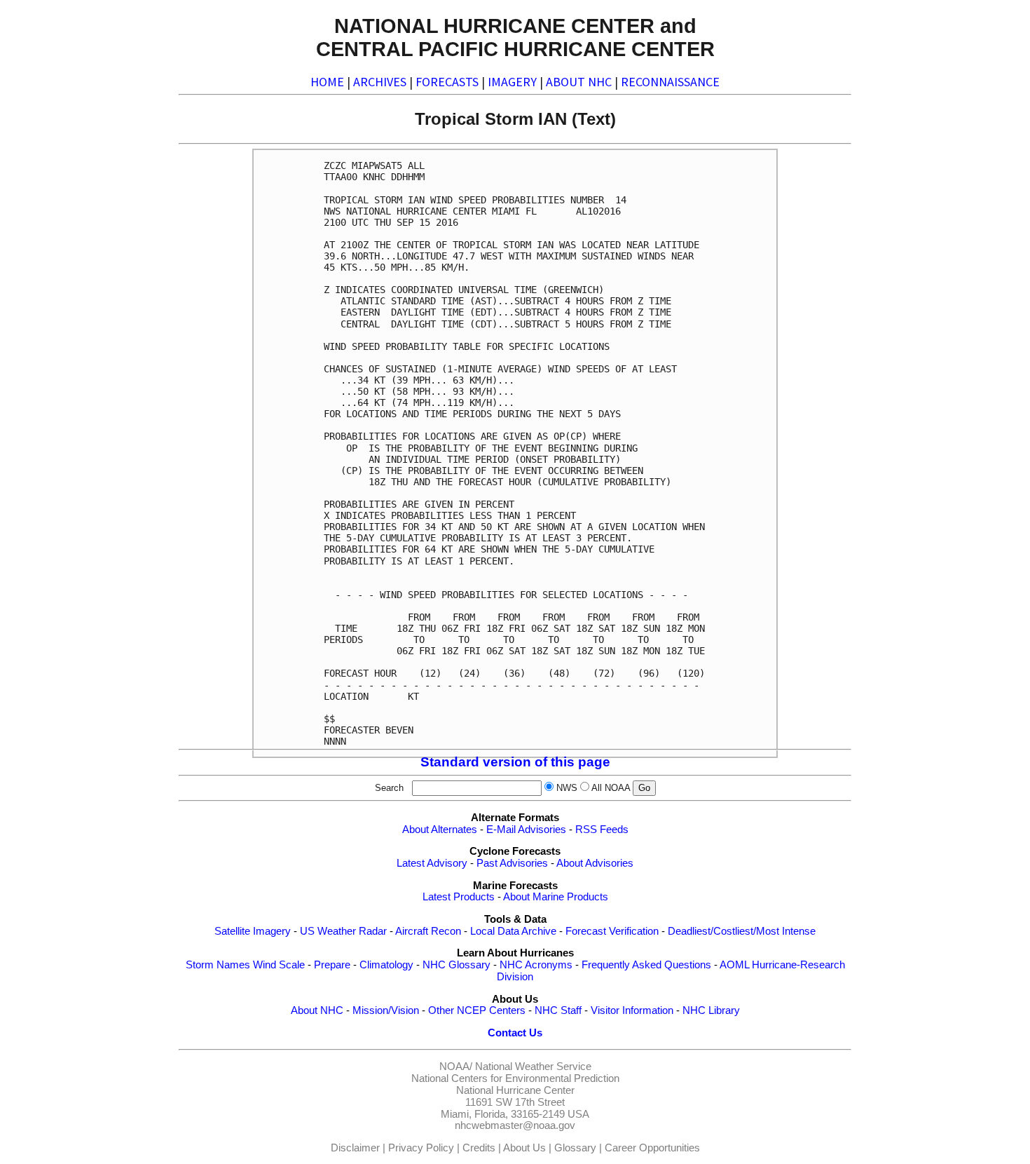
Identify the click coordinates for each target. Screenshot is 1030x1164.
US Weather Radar (343, 931)
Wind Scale (279, 964)
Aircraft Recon (428, 931)
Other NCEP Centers (477, 1010)
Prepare (332, 964)
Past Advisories (512, 863)
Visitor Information (632, 1010)
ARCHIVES (379, 82)
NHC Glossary (456, 964)
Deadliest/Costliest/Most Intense (742, 931)
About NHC (317, 1010)
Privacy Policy (421, 1147)
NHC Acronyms (536, 964)
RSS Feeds (602, 829)
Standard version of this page (515, 761)
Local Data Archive (513, 931)
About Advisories (594, 863)
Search (392, 788)
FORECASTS (447, 82)
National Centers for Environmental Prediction (515, 1078)
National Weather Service (533, 1066)
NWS (566, 788)
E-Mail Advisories (526, 829)
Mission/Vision (385, 1010)
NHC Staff (558, 1010)
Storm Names (218, 964)
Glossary (575, 1147)
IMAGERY (512, 82)
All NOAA (610, 788)
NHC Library (711, 1010)
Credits (478, 1147)
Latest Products (459, 896)
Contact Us (515, 1032)
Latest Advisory (432, 863)
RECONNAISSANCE (670, 82)
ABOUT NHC (579, 82)
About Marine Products (555, 896)
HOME (327, 82)
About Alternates (439, 829)
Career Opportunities (652, 1147)
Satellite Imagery (252, 931)
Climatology (386, 964)
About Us (524, 1147)
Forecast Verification (612, 931)
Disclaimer (355, 1147)
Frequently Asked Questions (646, 964)
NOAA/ (455, 1066)
